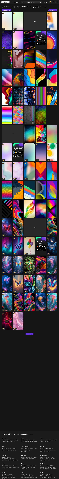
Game (22, 468)
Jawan (48, 441)
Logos (3, 472)
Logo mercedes (5, 477)
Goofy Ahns (16, 467)
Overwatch (23, 465)
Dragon (23, 457)
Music (41, 472)
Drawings (23, 455)
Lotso (48, 460)
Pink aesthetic (5, 458)
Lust (36, 477)
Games (22, 463)
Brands (3, 446)
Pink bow (23, 474)
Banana (15, 465)
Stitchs (46, 448)
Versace (14, 448)
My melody (30, 441)
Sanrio (35, 441)
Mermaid (27, 457)
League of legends (31, 465)
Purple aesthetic (14, 460)
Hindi (44, 440)
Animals (4, 438)
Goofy (4, 468)
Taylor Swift (43, 477)
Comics (42, 446)
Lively (41, 457)
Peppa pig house (44, 458)
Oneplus (15, 450)
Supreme (4, 450)
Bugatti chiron (24, 451)
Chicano (23, 458)
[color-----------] (41, 134)
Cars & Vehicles (25, 446)
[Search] (40, 2)
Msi (2, 448)
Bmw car (30, 450)
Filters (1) (52, 10)
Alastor (23, 443)
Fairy (32, 457)
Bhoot (47, 440)
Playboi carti (49, 474)
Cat (11, 440)
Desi (56, 440)
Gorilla (16, 440)
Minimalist (11, 458)
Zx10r (36, 448)
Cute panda (5, 441)
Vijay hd (52, 440)
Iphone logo (4, 474)
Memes (10, 465)
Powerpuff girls (52, 450)
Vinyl (41, 474)
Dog (13, 440)
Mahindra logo (5, 475)
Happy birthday (50, 465)
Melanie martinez (51, 477)
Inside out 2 (43, 460)
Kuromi (22, 440)
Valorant (23, 467)
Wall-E (51, 457)
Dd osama (42, 475)
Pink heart (28, 474)
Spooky (47, 468)
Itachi (33, 440)
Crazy (3, 467)
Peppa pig (46, 457)
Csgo (26, 468)
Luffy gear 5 (24, 441)
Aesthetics (8, 457)
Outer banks (52, 458)
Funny (3, 463)
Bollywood (42, 438)
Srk (41, 440)
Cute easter (53, 468)
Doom (27, 467)
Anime (22, 438)
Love (22, 472)
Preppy (3, 457)
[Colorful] (41, 59)
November (52, 467)
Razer (5, 448)
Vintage (3, 460)
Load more (29, 333)
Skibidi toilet (5, 465)
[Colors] (29, 40)
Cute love (31, 475)
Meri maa (43, 441)
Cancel (45, 2)
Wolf (8, 440)
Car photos (24, 450)
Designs (4, 455)
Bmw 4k (32, 448)
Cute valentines (25, 477)
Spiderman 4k (43, 451)
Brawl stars (32, 467)
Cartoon (42, 448)
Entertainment (43, 455)
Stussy (9, 448)
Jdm (22, 448)
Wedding (31, 477)
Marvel (51, 448)
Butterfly (4, 440)
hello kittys (9, 450)
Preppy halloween (44, 467)
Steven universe (44, 450)
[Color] (18, 59)
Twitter (10, 474)
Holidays (42, 463)
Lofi (44, 474)
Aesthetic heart (24, 475)
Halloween (42, 465)
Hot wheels (26, 448)
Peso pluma (49, 475)
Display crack (9, 467)
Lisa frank (34, 458)
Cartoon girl (29, 458)
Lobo (49, 451)
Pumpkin (42, 468)
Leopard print (12, 441)
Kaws (7, 460)
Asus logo (12, 477)
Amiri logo (12, 475)
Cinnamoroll (28, 440)
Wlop (35, 457)
